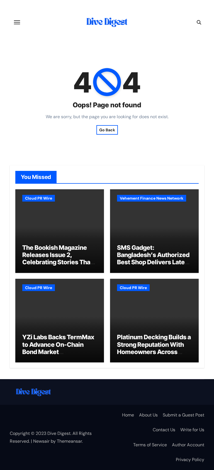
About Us (148, 415)
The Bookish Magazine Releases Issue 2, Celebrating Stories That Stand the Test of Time (57, 258)
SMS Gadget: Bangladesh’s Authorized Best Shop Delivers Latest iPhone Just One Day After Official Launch (153, 262)
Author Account (188, 445)
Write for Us (192, 430)
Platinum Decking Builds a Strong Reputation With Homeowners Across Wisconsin (154, 348)
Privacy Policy (190, 459)
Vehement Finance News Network (151, 198)
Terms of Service (150, 445)
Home (128, 415)
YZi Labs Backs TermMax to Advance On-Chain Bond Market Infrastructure (58, 348)
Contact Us (164, 430)
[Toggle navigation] (17, 22)
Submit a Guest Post (183, 415)
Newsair (41, 441)
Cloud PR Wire (38, 198)
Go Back (107, 129)
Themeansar (69, 441)
